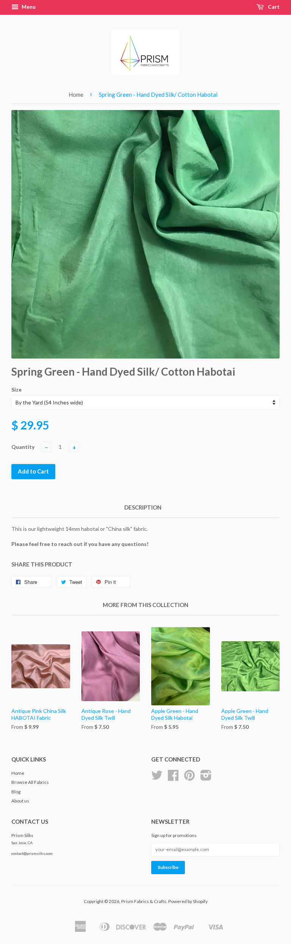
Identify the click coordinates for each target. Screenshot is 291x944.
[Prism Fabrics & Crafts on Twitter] (157, 778)
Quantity (22, 447)
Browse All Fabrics (30, 782)
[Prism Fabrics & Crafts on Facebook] (173, 778)
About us (20, 801)
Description (142, 507)
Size (16, 389)
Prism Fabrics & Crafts (143, 901)
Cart (273, 6)
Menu (28, 6)
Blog (15, 792)
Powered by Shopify (188, 901)
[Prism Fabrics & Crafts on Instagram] (206, 778)
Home (76, 94)
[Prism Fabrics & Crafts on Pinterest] (189, 778)
